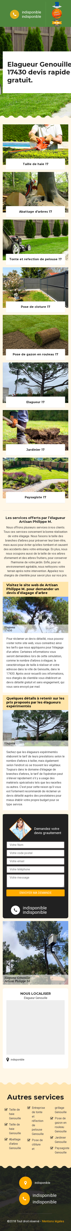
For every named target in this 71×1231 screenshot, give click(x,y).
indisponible (31, 12)
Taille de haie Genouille (15, 1114)
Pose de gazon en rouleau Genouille (60, 1125)
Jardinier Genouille (60, 1140)
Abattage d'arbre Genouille (15, 1144)
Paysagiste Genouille (60, 1150)
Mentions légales (53, 1221)
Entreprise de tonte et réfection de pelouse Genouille (38, 1121)
